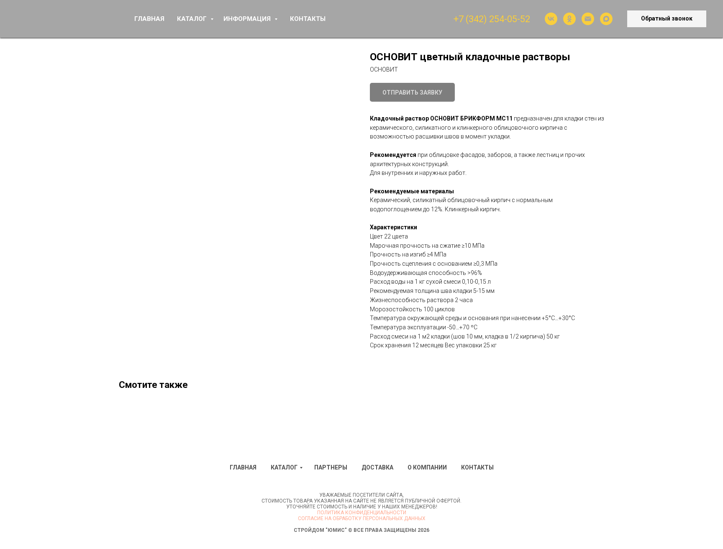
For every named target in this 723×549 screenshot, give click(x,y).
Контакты (477, 467)
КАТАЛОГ (192, 19)
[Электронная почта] (588, 19)
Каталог (284, 467)
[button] (666, 18)
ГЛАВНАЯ (149, 19)
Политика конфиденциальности (361, 513)
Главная (243, 467)
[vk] (551, 19)
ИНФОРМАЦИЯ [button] (247, 19)
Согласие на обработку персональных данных (362, 518)
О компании (427, 467)
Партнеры (330, 467)
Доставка (377, 467)
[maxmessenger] (606, 19)
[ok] (569, 19)
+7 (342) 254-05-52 (492, 19)
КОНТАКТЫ (308, 19)
